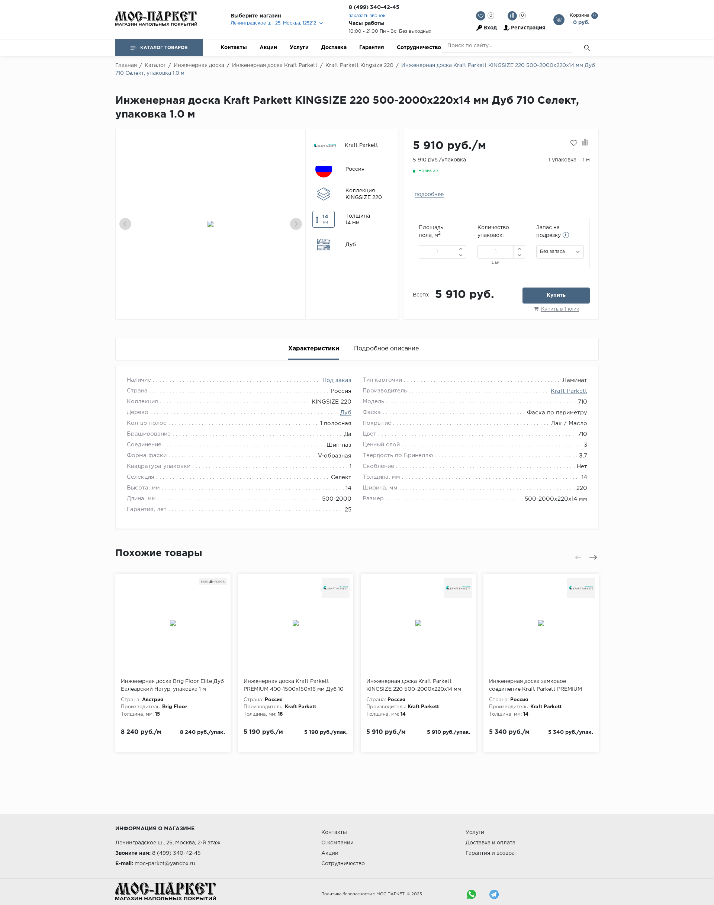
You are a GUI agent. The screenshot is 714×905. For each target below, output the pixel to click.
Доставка (334, 47)
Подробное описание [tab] (386, 349)
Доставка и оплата (490, 843)
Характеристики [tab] (313, 349)
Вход (490, 28)
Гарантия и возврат (491, 853)
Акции (268, 47)
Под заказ (336, 380)
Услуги (299, 47)
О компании (337, 843)
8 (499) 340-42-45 (374, 7)
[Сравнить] (585, 143)
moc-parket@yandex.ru (165, 863)
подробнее (429, 194)
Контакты (234, 47)
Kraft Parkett (569, 391)
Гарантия (371, 47)
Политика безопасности (346, 894)
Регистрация (528, 28)
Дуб (345, 412)
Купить (556, 295)
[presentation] (125, 224)
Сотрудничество (419, 47)
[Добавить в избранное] (574, 143)
